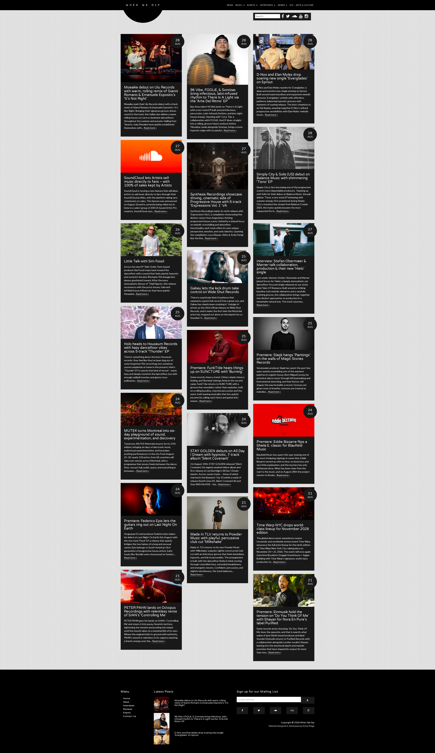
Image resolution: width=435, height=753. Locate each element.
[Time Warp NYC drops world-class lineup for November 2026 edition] (283, 503)
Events (251, 5)
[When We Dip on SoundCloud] (294, 16)
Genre (281, 5)
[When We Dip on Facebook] (283, 16)
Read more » (150, 127)
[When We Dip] (143, 12)
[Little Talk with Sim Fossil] (151, 239)
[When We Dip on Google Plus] (309, 710)
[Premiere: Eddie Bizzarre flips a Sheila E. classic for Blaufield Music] (283, 420)
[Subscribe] (307, 700)
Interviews (267, 5)
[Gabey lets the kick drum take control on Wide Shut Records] (217, 266)
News (230, 5)
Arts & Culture (304, 5)
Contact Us (129, 716)
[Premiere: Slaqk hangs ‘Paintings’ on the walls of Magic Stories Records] (283, 333)
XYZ (291, 5)
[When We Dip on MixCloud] (292, 710)
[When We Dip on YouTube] (301, 16)
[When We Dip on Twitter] (288, 16)
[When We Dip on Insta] (306, 16)
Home (126, 698)
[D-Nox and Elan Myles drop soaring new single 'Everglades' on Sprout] (161, 737)
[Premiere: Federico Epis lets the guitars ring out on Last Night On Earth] (151, 499)
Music (239, 5)
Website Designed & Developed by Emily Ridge (291, 726)
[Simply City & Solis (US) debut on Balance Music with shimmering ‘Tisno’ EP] (283, 148)
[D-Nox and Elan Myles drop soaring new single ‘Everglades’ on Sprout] (283, 51)
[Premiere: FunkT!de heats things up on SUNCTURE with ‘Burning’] (217, 346)
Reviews (127, 709)
